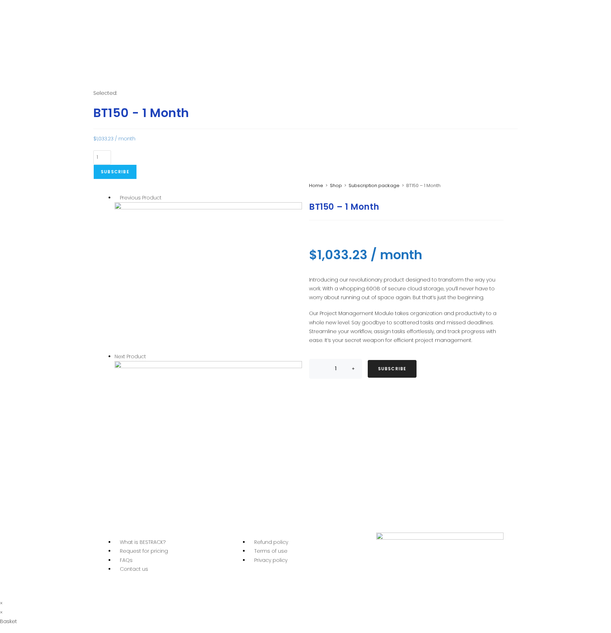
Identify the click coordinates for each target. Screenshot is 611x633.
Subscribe (115, 172)
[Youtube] (404, 584)
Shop (336, 185)
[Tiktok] (442, 584)
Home (316, 185)
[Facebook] (385, 584)
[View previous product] (116, 197)
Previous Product (141, 197)
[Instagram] (423, 584)
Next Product (130, 356)
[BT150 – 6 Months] (208, 435)
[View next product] (149, 356)
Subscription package (374, 185)
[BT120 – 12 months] (208, 276)
